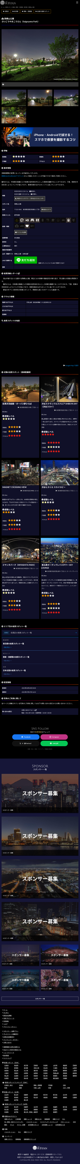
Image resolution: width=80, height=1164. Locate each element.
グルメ (12, 1125)
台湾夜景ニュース (47, 1125)
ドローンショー (65, 1122)
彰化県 (36, 1097)
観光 (5, 1125)
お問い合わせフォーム (28, 710)
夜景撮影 (47, 1119)
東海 (5, 1088)
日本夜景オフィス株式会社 (34, 1157)
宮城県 (36, 1065)
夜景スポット (8, 1119)
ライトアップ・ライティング (49, 1122)
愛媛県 (55, 1076)
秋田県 (45, 1065)
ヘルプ (5, 1024)
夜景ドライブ (28, 1132)
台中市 (65, 1095)
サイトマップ (7, 1058)
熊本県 (26, 1078)
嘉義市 (55, 1112)
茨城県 (75, 1065)
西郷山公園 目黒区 (20, 254)
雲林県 (26, 1109)
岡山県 (6, 1076)
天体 (74, 1122)
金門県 (16, 1100)
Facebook (27, 737)
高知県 (65, 1076)
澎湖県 (6, 1100)
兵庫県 (26, 1073)
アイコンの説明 (21, 232)
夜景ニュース (28, 1119)
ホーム (5, 1010)
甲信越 (50, 1085)
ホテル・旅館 (21, 1125)
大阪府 (6, 1073)
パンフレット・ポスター (10, 1040)
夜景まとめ (38, 1119)
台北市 (6, 1095)
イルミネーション (31, 1122)
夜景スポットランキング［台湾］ (16, 1104)
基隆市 (36, 1095)
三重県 (75, 1070)
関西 (20, 1088)
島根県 (75, 1073)
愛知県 (45, 1070)
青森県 (16, 1065)
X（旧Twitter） (27, 743)
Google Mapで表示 (71, 365)
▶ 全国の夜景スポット (42, 11)
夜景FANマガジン (10, 1116)
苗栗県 (55, 1097)
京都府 (16, 1073)
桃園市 (26, 1095)
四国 (49, 1088)
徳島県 (36, 1076)
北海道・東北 (8, 1085)
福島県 (65, 1065)
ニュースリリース (8, 1052)
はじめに (6, 1013)
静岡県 (65, 1070)
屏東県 (16, 1097)
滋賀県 (36, 1073)
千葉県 (55, 1068)
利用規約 (6, 1021)
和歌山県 (56, 1073)
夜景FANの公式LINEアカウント (13, 176)
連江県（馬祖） (28, 1112)
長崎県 (16, 1078)
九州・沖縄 (66, 1088)
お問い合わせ (7, 1042)
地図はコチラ (47, 209)
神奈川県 (36, 1068)
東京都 (26, 1068)
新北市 (16, 1095)
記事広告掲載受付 (8, 1037)
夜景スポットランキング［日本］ (16, 1082)
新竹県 (55, 1095)
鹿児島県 (56, 1078)
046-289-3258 (38, 1154)
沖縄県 (65, 1078)
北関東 (21, 1085)
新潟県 (65, 1068)
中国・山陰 (37, 1088)
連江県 (26, 1100)
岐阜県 (55, 1070)
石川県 (26, 1070)
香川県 (45, 1076)
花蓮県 (75, 1097)
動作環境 (6, 1055)
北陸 (64, 1085)
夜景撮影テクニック (30, 1139)
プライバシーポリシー (10, 1027)
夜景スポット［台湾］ (12, 1092)
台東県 (26, 1097)
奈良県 (45, 1073)
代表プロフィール (8, 1018)
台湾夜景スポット (33, 1125)
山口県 (26, 1076)
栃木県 (6, 1068)
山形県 (55, 1065)
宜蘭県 (65, 1097)
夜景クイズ (56, 1119)
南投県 (45, 1097)
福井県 (36, 1070)
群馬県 (16, 1068)
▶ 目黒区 (6, 11)
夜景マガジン (8, 1139)
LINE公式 (55, 743)
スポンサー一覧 (40, 999)
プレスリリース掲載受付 (10, 1034)
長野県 (6, 1070)
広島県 (16, 1076)
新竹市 (45, 1095)
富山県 (16, 1070)
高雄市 (6, 1097)
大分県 (36, 1078)
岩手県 (26, 1065)
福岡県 (75, 1076)
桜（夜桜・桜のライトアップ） (14, 1122)
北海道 (6, 1065)
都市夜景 (17, 215)
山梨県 (75, 1068)
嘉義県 (36, 1109)
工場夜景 (18, 1119)
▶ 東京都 (15, 11)
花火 (63, 1119)
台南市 (75, 1095)
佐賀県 (6, 1078)
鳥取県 (65, 1073)
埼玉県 (45, 1068)
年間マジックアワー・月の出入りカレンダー (30, 198)
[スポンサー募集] (40, 812)
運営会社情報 (7, 1015)
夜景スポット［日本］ (12, 1063)
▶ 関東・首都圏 (27, 11)
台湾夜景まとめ (60, 1125)
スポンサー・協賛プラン (10, 1031)
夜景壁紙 (18, 1139)
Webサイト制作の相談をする (12, 1050)
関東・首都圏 (38, 1085)
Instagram (55, 737)
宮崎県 (45, 1078)
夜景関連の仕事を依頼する (11, 1047)
